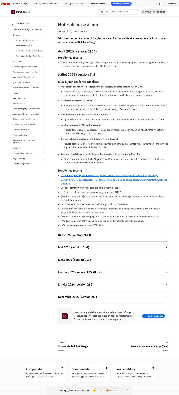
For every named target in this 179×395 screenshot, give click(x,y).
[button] (160, 4)
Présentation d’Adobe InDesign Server (29, 56)
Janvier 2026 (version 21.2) (75, 284)
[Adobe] (5, 3)
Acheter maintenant (121, 3)
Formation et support (97, 3)
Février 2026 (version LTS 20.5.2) (80, 272)
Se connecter (171, 3)
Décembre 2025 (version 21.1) (77, 297)
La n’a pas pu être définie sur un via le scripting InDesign (109, 175)
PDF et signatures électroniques (45, 3)
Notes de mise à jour (24, 45)
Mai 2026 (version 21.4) (73, 247)
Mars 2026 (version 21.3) (74, 260)
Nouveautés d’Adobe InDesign (26, 40)
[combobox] (118, 11)
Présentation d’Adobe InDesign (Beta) (29, 51)
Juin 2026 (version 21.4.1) (74, 235)
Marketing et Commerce (73, 3)
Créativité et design (20, 3)
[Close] (127, 390)
